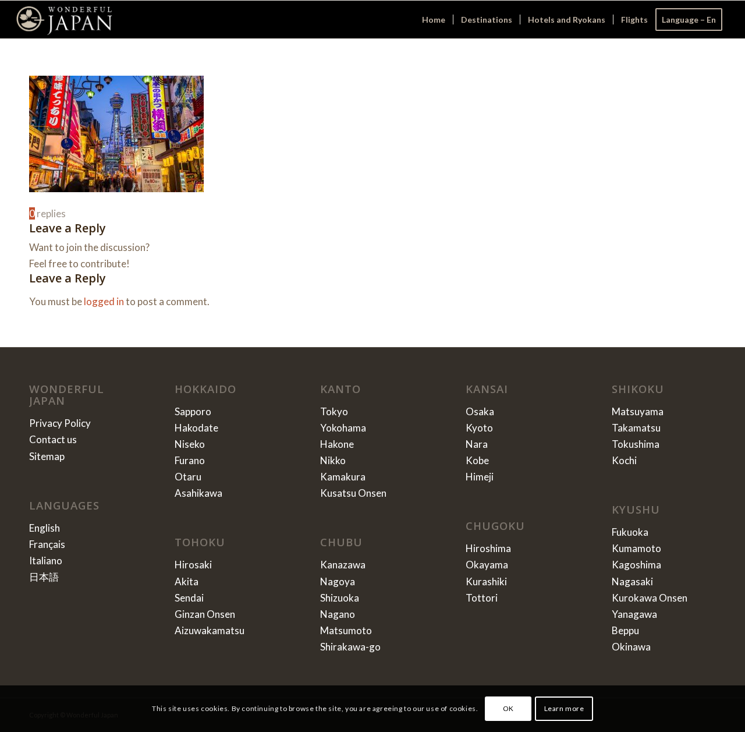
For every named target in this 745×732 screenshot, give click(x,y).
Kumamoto (636, 548)
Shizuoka (339, 598)
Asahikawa (198, 493)
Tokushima (635, 444)
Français (47, 544)
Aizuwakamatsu (209, 630)
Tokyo (334, 411)
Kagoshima (636, 564)
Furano (190, 460)
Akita (186, 581)
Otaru (188, 477)
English (44, 528)
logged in (104, 301)
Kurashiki (486, 581)
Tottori (482, 598)
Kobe (477, 460)
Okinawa (631, 647)
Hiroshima (488, 548)
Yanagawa (634, 614)
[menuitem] (433, 19)
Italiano (45, 560)
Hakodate (196, 428)
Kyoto (479, 428)
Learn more (564, 708)
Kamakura (343, 477)
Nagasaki (632, 581)
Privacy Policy (60, 423)
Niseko (190, 444)
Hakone (337, 444)
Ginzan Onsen (205, 614)
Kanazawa (343, 564)
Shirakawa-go (350, 647)
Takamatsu (636, 428)
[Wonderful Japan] (64, 19)
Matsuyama (638, 411)
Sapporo (193, 411)
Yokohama (343, 428)
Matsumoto (346, 630)
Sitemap (47, 456)
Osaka (480, 411)
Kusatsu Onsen (353, 493)
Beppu (625, 630)
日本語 (44, 577)
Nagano (337, 614)
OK (508, 708)
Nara (477, 444)
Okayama (487, 564)
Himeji (480, 477)
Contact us (53, 439)
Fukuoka (630, 532)
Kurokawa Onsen (649, 598)
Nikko (333, 460)
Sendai (189, 598)
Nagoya (337, 581)
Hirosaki (193, 564)
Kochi (624, 460)
